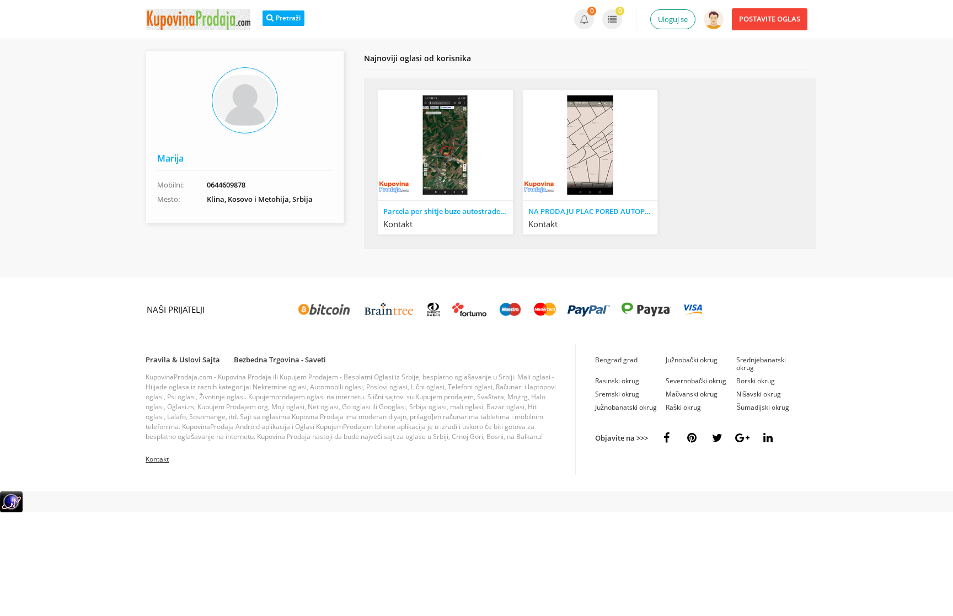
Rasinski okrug (617, 380)
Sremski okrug (617, 394)
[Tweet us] (717, 438)
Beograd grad (616, 360)
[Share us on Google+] (742, 438)
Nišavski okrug (758, 394)
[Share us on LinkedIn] (768, 438)
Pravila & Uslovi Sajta (183, 359)
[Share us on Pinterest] (692, 438)
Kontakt (157, 459)
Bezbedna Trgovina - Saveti (280, 359)
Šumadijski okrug (762, 407)
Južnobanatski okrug (626, 407)
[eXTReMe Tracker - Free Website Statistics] (11, 510)
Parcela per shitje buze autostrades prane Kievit (448, 211)
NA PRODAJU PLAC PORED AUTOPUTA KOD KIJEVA (593, 211)
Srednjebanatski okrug (761, 363)
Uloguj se (673, 19)
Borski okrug (755, 380)
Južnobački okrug (692, 360)
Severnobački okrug (696, 380)
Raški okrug (683, 407)
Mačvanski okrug (692, 394)
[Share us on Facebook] (666, 438)
